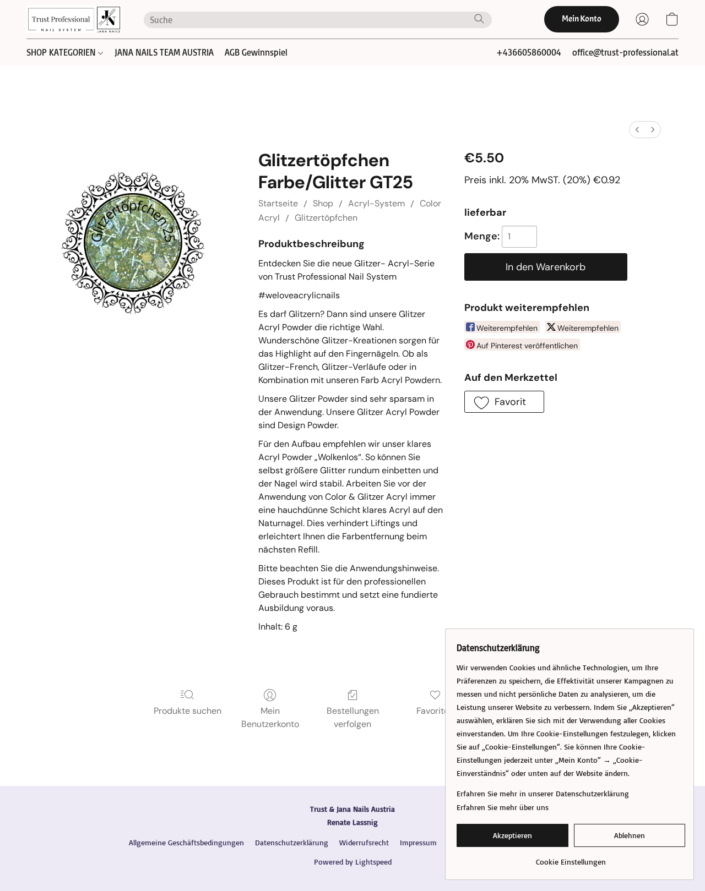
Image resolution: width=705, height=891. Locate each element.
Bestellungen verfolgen (353, 717)
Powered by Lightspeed (353, 861)
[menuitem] (637, 130)
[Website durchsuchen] (479, 18)
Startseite (278, 203)
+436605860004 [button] (528, 52)
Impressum (418, 842)
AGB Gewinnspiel (256, 52)
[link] (571, 857)
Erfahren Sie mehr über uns (503, 807)
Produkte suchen (187, 711)
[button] (74, 19)
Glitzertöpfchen (326, 217)
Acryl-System (376, 203)
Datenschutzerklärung (291, 842)
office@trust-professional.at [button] (625, 52)
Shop (323, 203)
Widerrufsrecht (364, 842)
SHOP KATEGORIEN (62, 52)
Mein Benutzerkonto (270, 717)
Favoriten (435, 711)
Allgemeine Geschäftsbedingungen (186, 842)
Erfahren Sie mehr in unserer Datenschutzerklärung (543, 793)
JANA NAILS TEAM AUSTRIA (164, 52)
